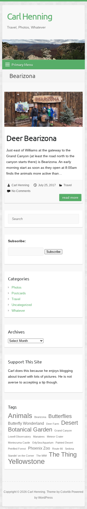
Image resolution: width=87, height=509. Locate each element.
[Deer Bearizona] (43, 109)
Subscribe (53, 252)
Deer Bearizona (31, 138)
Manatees (39, 436)
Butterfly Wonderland (26, 423)
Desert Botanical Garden (43, 426)
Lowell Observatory (19, 436)
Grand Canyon (63, 430)
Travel (68, 185)
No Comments (21, 191)
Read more (70, 197)
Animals (20, 415)
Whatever (18, 310)
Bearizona (40, 417)
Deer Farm (52, 423)
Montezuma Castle (19, 442)
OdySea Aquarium (42, 442)
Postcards (19, 293)
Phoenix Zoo (39, 448)
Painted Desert (64, 442)
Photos (17, 287)
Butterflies (60, 416)
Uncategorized (22, 305)
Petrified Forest (17, 448)
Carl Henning (29, 16)
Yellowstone (26, 461)
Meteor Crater (55, 436)
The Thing (63, 454)
